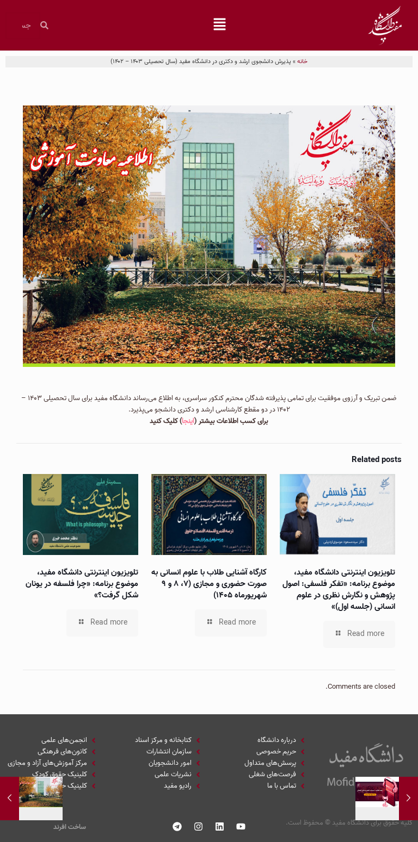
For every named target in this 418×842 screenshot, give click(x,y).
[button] (219, 25)
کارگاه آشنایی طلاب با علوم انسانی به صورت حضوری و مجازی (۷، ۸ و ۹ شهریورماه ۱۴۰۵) (209, 584)
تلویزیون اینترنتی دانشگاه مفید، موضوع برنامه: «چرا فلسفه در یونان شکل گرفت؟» (82, 584)
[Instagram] (198, 826)
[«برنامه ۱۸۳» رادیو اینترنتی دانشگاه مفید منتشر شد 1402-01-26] (408, 798)
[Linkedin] (220, 826)
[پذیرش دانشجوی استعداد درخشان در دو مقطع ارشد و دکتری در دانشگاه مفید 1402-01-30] (9, 798)
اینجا (188, 421)
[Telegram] (177, 826)
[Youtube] (241, 826)
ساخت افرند (69, 827)
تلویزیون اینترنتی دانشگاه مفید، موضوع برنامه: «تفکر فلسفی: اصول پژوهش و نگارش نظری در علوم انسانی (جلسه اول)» (338, 589)
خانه (302, 61)
